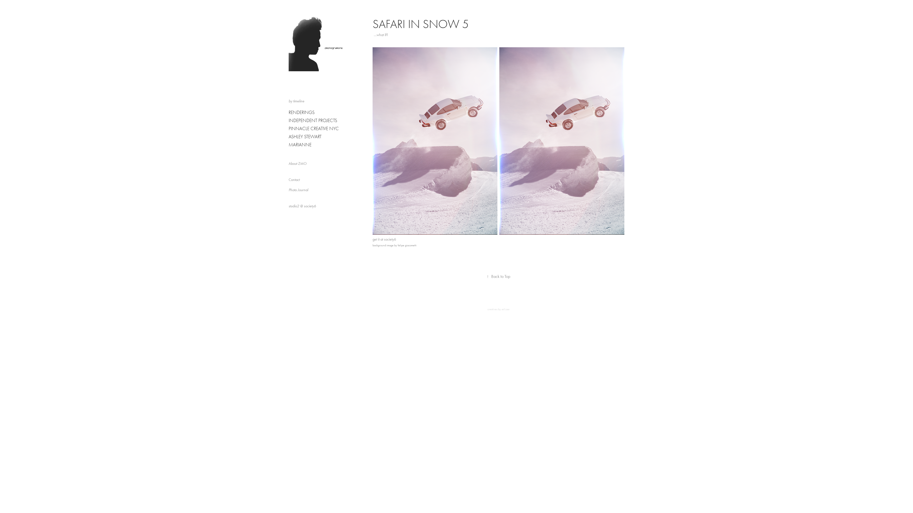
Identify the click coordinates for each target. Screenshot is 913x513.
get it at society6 (384, 239)
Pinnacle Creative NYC (314, 128)
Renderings (302, 112)
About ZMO (298, 163)
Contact (294, 179)
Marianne (300, 144)
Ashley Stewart (305, 136)
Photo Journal (298, 190)
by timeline (296, 101)
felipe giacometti (407, 245)
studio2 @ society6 (302, 206)
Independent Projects (313, 120)
